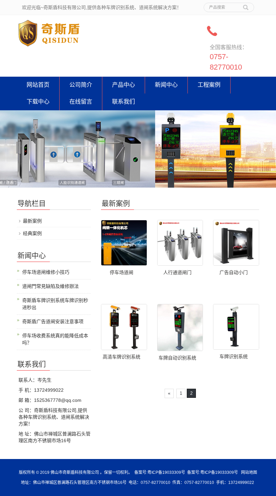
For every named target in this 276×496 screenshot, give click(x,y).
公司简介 (80, 85)
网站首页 (38, 85)
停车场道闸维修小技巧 (45, 272)
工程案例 (209, 85)
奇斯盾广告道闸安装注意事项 (52, 321)
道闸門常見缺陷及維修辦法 (50, 286)
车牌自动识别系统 (177, 357)
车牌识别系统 (233, 356)
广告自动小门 (233, 272)
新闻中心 (166, 85)
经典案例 (32, 233)
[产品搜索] (246, 5)
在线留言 (80, 102)
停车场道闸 (121, 272)
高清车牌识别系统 (121, 356)
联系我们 (123, 102)
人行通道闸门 (177, 272)
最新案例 (32, 221)
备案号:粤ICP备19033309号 (159, 472)
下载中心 (38, 102)
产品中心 (123, 85)
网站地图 (249, 472)
